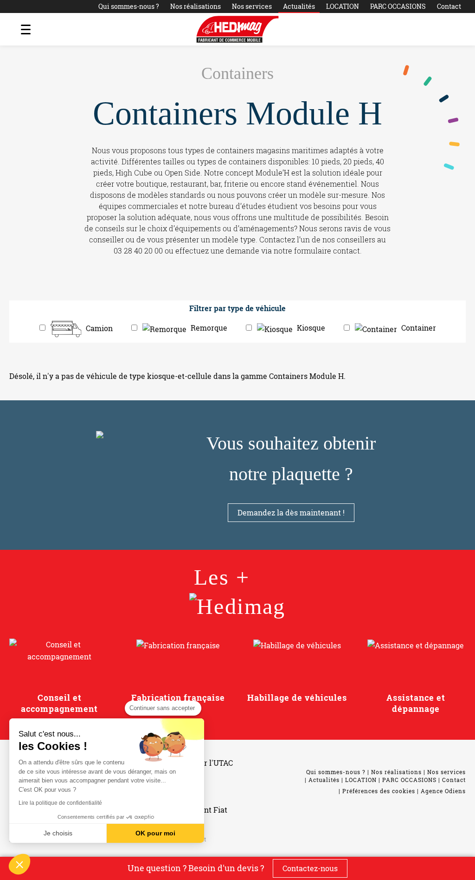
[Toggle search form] (449, 29)
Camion (99, 327)
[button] (19, 864)
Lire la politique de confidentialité (60, 803)
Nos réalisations (195, 6)
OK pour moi (155, 833)
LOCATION (342, 6)
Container (418, 327)
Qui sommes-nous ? (128, 6)
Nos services (252, 6)
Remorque (209, 327)
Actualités (299, 6)
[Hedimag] (237, 29)
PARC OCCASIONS (398, 6)
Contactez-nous (310, 868)
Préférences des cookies (378, 791)
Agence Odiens (443, 791)
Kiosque (311, 327)
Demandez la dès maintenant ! (291, 512)
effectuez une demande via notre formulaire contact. (268, 250)
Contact (449, 6)
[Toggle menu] (25, 29)
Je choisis (58, 833)
